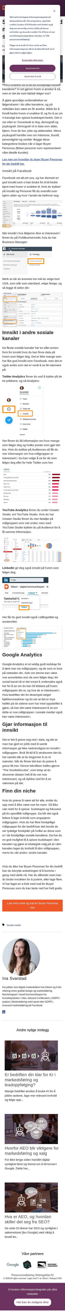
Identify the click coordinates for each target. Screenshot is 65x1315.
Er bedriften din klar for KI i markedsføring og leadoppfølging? (30, 1079)
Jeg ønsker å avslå (32, 76)
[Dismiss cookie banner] (54, 11)
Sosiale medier (14, 925)
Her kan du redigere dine (32, 1302)
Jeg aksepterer (32, 68)
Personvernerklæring (22, 1275)
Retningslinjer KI (45, 1275)
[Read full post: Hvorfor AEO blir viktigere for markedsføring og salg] (31, 1128)
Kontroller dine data (32, 60)
